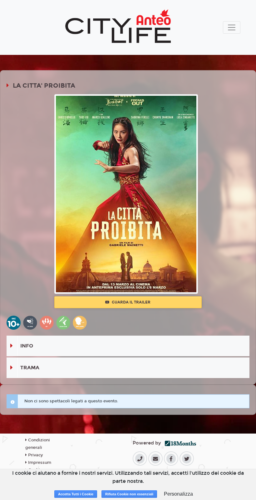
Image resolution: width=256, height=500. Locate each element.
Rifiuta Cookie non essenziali (129, 494)
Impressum (39, 462)
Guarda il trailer (130, 302)
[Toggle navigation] (231, 27)
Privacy (35, 455)
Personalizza (178, 494)
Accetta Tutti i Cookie (75, 494)
